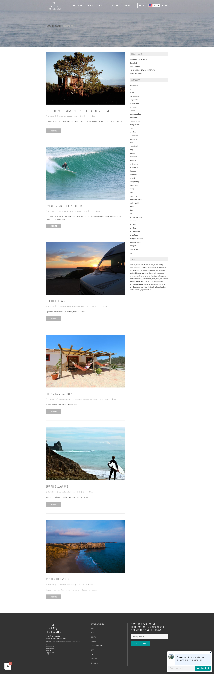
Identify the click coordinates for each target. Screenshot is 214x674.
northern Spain (134, 167)
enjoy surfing (70, 211)
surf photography (135, 231)
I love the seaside (53, 26)
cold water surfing (155, 267)
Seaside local (133, 196)
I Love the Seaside (159, 270)
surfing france (134, 235)
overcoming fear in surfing (65, 206)
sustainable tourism (90, 399)
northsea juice (134, 276)
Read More (53, 131)
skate (131, 210)
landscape (145, 273)
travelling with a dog (159, 287)
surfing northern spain (136, 238)
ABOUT (92, 633)
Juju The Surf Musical (136, 73)
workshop (137, 290)
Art (131, 89)
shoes (153, 278)
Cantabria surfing (135, 121)
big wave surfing (134, 103)
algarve (146, 264)
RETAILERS (93, 637)
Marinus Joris (152, 273)
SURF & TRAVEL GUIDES (97, 624)
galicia (142, 270)
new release (133, 160)
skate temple (164, 278)
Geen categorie (134, 146)
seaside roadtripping (136, 199)
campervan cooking (135, 114)
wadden (132, 290)
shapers (132, 206)
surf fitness (133, 228)
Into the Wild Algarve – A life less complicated (79, 111)
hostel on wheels (149, 270)
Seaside (132, 192)
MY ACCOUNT (94, 663)
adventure (132, 264)
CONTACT (93, 641)
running (132, 189)
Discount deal (70, 116)
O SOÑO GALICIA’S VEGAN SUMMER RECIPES (142, 70)
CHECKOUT (94, 659)
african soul (139, 264)
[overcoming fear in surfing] (85, 173)
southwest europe (135, 281)
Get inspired (203, 668)
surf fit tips (76, 211)
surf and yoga (134, 284)
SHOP (92, 650)
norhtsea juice (134, 164)
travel (142, 287)
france (137, 270)
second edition (147, 278)
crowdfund (133, 132)
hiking (131, 149)
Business (132, 110)
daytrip (163, 267)
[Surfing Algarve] (85, 453)
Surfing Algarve (57, 486)
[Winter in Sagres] (85, 546)
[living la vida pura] (85, 361)
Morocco (132, 153)
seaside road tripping (136, 278)
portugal (75, 116)
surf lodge (162, 284)
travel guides (133, 245)
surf (149, 281)
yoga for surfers (146, 290)
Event (131, 142)
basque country (134, 96)
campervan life (70, 306)
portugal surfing (84, 306)
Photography (133, 171)
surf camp (133, 221)
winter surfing (134, 249)
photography (142, 276)
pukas (164, 276)
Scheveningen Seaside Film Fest (139, 59)
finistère (132, 270)
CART (92, 654)
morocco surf (134, 156)
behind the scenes (135, 267)
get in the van (56, 301)
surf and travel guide (136, 217)
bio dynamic (69, 399)
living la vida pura (59, 394)
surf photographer (135, 287)
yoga (80, 211)
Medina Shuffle (134, 63)
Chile (131, 128)
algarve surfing (62, 116)
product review (134, 185)
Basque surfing (134, 100)
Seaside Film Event (135, 66)
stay (145, 281)
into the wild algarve (135, 273)
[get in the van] (85, 268)
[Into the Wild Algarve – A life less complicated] (85, 78)
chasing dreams (70, 584)
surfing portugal (153, 284)
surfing (146, 284)
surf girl (140, 284)
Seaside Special (134, 203)
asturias (132, 92)
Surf (131, 213)
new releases (160, 273)
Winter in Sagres (57, 579)
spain (142, 281)
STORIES (93, 628)
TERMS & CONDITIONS (97, 646)
